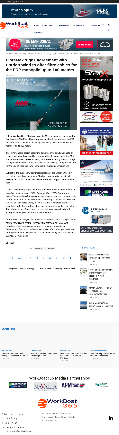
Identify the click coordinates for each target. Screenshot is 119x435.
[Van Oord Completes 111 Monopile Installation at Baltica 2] (15, 340)
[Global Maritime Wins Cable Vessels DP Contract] (83, 305)
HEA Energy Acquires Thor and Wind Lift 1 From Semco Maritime (73, 355)
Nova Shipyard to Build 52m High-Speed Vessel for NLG (99, 258)
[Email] (63, 258)
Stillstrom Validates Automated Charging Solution (44, 354)
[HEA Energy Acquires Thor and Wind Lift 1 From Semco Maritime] (74, 340)
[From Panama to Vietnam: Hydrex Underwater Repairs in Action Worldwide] (83, 272)
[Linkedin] (108, 24)
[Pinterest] (43, 258)
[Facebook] (30, 258)
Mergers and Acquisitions (99, 351)
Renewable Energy (26, 268)
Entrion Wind (40, 249)
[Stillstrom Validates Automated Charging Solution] (45, 340)
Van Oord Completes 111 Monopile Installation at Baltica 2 (15, 354)
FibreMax (50, 249)
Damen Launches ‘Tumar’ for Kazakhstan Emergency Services (100, 291)
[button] (99, 25)
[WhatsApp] (50, 258)
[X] (108, 30)
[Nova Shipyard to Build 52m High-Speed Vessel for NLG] (83, 257)
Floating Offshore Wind (29, 53)
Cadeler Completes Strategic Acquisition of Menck (102, 354)
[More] (70, 258)
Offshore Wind (12, 53)
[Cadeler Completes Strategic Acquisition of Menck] (104, 340)
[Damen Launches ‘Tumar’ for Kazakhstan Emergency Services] (83, 290)
